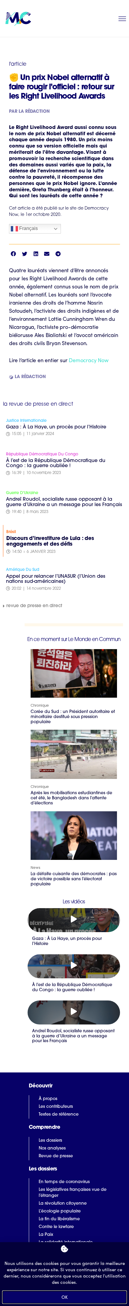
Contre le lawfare (56, 1227)
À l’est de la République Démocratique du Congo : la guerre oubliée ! (55, 463)
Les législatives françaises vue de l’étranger (72, 1193)
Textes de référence (59, 1114)
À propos (48, 1099)
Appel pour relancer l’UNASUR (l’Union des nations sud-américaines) (55, 579)
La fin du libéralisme (59, 1219)
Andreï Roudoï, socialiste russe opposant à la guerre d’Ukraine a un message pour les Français (64, 502)
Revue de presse (56, 1156)
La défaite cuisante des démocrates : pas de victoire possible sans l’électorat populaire (74, 879)
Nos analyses (52, 1148)
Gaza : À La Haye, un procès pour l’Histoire (56, 427)
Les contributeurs (56, 1107)
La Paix (46, 1235)
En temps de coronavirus (64, 1182)
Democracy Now (88, 360)
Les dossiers (50, 1140)
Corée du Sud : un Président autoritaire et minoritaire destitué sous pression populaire (73, 717)
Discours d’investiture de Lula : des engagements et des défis (50, 541)
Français (28, 228)
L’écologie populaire (60, 1211)
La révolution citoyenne (63, 1203)
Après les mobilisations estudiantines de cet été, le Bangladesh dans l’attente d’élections (71, 798)
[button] (13, 254)
